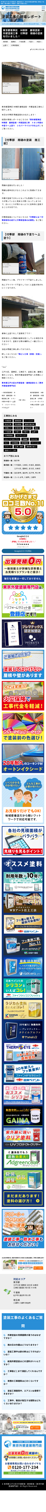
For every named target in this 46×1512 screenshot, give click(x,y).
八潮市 (26, 477)
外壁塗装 (8, 421)
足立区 (31, 468)
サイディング (21, 435)
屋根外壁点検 (29, 424)
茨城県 (6, 460)
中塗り (26, 432)
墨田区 (37, 465)
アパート (8, 447)
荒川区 (28, 1287)
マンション (36, 443)
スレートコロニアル (12, 439)
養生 (36, 428)
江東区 (25, 465)
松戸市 (31, 473)
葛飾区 (25, 468)
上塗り (34, 432)
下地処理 (8, 432)
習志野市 (17, 473)
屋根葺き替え (31, 447)
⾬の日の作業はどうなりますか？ (23, 1344)
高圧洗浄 (28, 428)
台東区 (37, 468)
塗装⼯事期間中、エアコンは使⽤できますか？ (22, 1392)
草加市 (28, 1303)
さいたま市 (18, 477)
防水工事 (8, 424)
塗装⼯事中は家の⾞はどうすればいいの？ (22, 1353)
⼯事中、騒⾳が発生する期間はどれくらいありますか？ (22, 1402)
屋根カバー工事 (10, 450)
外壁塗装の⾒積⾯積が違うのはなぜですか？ (22, 1336)
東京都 (6, 465)
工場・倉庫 (19, 447)
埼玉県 (6, 477)
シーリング (29, 421)
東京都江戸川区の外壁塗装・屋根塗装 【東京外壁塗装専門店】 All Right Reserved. (24, 1485)
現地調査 (18, 424)
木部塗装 (15, 443)
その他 (34, 1287)
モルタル (34, 439)
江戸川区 (17, 468)
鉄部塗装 (25, 443)
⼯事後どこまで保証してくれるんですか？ (23, 1373)
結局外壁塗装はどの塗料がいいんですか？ (22, 1363)
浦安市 (25, 473)
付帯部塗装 (9, 435)
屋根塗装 (18, 421)
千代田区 (17, 465)
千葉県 (6, 473)
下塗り (17, 432)
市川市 (37, 473)
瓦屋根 (25, 439)
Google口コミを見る (23, 551)
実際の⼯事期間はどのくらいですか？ (21, 1382)
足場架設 (18, 428)
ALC (6, 443)
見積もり (8, 428)
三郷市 (33, 477)
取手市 (17, 460)
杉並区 (31, 465)
